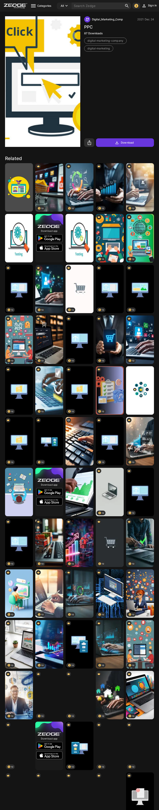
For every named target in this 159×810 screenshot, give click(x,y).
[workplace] (19, 492)
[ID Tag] (19, 187)
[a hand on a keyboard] (79, 441)
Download (127, 142)
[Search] (127, 6)
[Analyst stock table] (79, 492)
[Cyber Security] (140, 390)
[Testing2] (79, 238)
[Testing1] (19, 238)
